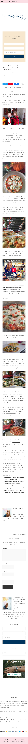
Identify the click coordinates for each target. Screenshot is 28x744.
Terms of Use (6, 741)
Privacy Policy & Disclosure (18, 741)
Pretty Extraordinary (14, 16)
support (4, 723)
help (1, 713)
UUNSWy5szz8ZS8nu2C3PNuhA (8, 719)
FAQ (7, 721)
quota (4, 705)
